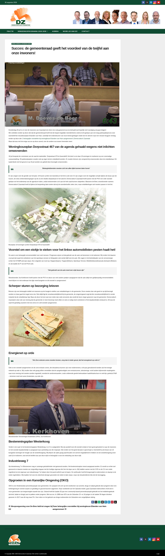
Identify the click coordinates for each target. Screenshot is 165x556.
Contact (86, 31)
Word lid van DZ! (70, 31)
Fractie (10, 31)
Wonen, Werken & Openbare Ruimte (21, 43)
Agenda (55, 31)
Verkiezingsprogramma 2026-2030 (32, 31)
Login (158, 553)
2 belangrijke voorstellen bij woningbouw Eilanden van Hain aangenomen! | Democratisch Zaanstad (56, 138)
